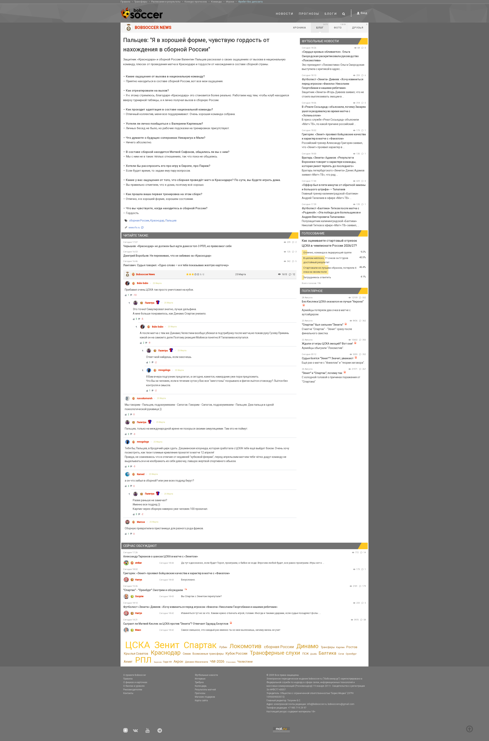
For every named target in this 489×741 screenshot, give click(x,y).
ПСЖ (305, 653)
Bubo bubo (142, 283)
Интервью (200, 678)
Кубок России (236, 653)
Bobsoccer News (145, 274)
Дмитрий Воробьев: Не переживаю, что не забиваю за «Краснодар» (167, 255)
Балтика (327, 653)
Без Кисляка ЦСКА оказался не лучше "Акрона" (333, 301)
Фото (340, 26)
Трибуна (199, 682)
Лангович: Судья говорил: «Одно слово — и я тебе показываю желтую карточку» (176, 265)
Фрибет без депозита (250, 1)
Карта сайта (201, 700)
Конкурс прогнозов (196, 1)
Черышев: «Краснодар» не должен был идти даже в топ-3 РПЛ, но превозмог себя (177, 246)
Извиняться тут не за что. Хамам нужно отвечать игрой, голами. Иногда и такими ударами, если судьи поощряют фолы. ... (251, 613)
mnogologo (164, 370)
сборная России (139, 220)
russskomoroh (144, 398)
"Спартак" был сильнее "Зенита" (322, 324)
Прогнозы (309, 13)
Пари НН (167, 662)
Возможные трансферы (208, 653)
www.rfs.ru (134, 227)
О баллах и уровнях (134, 686)
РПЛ (143, 660)
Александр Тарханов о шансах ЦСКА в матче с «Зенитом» (160, 556)
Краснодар (157, 220)
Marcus (141, 522)
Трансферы (140, 1)
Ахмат (128, 661)
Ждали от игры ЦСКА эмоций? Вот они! (327, 343)
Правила (125, 1)
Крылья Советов (136, 653)
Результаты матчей (205, 689)
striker (138, 562)
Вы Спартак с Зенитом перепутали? (201, 596)
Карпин (340, 647)
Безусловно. (188, 579)
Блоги (331, 13)
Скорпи (139, 596)
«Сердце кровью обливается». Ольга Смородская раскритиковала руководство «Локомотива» (330, 56)
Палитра (149, 303)
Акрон (178, 661)
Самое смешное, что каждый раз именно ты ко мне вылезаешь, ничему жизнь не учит (230, 629)
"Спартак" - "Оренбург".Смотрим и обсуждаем (153, 590)
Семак (187, 653)
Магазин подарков (205, 697)
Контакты (128, 693)
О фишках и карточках (135, 682)
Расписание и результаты (166, 1)
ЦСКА (137, 645)
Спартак (200, 645)
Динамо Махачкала (196, 661)
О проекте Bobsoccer (134, 675)
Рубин (223, 647)
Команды (216, 1)
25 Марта (157, 283)
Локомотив (245, 646)
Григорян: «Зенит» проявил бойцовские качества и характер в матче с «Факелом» (176, 573)
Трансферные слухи (275, 653)
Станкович (231, 662)
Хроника (299, 27)
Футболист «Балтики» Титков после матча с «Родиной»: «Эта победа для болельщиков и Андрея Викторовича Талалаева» (331, 212)
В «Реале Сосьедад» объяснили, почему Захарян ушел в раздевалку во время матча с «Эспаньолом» (334, 111)
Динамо (307, 646)
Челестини (245, 661)
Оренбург (351, 653)
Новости (284, 13)
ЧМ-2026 (217, 661)
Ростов (351, 647)
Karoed (140, 474)
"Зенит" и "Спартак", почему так (322, 373)
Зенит (166, 645)
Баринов (158, 662)
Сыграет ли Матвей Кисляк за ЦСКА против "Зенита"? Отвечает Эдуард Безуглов (175, 623)
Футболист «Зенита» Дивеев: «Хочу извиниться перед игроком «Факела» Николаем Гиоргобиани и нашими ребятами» (332, 83)
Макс (138, 629)
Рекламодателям (132, 689)
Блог (322, 26)
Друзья (360, 26)
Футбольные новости (206, 675)
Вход (364, 13)
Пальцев (170, 220)
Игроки (230, 1)
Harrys (138, 579)
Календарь (200, 686)
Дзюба (313, 654)
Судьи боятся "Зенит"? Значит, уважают (327, 358)
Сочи (341, 653)
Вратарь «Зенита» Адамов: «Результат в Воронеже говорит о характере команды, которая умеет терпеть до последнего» (329, 162)
